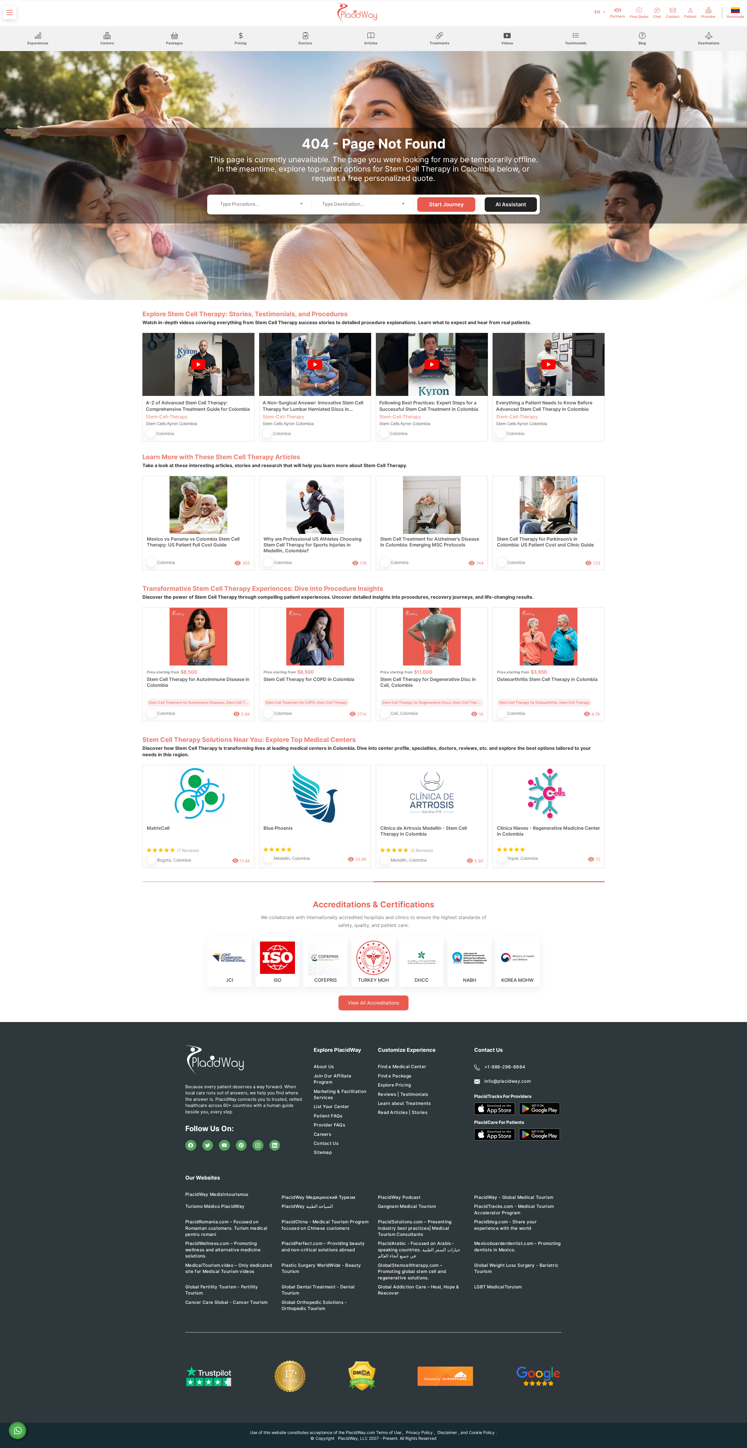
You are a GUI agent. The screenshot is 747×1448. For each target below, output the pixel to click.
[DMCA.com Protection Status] (362, 1376)
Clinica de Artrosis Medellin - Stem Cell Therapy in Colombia (423, 831)
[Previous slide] (151, 822)
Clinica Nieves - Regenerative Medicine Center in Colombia (548, 831)
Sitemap (323, 1152)
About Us (324, 1066)
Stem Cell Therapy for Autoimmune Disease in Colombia (198, 682)
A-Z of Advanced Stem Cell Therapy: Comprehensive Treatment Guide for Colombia (198, 406)
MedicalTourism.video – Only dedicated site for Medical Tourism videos (228, 1268)
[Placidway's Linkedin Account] (274, 1145)
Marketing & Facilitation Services (340, 1094)
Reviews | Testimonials (403, 1094)
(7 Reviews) (188, 850)
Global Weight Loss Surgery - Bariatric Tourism (516, 1268)
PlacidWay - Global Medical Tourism (513, 1197)
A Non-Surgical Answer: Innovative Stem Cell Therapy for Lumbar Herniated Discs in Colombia (313, 406)
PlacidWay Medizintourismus (217, 1194)
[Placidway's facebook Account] (190, 1145)
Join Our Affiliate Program (332, 1079)
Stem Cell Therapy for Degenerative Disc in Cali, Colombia (428, 682)
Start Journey (446, 204)
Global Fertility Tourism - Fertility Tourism (221, 1290)
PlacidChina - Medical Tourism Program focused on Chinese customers (325, 1225)
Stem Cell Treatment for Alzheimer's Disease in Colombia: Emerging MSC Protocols (429, 542)
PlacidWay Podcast (399, 1197)
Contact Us (326, 1143)
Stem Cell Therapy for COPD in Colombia (308, 679)
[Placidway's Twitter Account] (207, 1145)
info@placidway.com (507, 1081)
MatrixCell (158, 828)
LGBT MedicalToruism (498, 1287)
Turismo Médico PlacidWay (215, 1206)
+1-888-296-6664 (505, 1067)
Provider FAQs (329, 1125)
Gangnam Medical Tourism (407, 1206)
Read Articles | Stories (402, 1112)
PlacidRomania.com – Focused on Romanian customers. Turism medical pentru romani (226, 1228)
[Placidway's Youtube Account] (224, 1145)
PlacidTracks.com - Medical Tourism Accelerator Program (514, 1209)
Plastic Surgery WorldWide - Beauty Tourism (321, 1268)
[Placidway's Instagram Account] (257, 1145)
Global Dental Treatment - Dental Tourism (318, 1290)
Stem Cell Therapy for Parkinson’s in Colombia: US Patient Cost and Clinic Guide (545, 542)
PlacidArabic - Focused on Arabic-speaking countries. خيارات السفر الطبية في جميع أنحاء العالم (419, 1250)
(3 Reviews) (422, 850)
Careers (322, 1134)
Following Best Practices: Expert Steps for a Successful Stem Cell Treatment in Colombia (428, 406)
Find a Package (394, 1076)
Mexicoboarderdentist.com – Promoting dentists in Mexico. (517, 1246)
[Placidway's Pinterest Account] (241, 1145)
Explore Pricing (394, 1085)
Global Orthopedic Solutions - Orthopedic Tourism (314, 1305)
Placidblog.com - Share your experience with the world (505, 1225)
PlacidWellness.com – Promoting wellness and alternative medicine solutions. (223, 1250)
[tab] (258, 881)
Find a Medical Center (402, 1066)
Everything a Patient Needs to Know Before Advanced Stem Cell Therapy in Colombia (544, 406)
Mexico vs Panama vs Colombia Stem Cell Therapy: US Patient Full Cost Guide (193, 542)
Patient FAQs (328, 1116)
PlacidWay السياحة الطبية (307, 1206)
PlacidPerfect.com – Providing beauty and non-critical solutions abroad (323, 1246)
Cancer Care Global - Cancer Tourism (226, 1302)
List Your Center (331, 1106)
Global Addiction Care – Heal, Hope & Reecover (418, 1290)
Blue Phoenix (278, 828)
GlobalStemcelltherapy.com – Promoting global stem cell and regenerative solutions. (412, 1271)
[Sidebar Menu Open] (9, 12)
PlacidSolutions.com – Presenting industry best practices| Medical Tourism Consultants (415, 1228)
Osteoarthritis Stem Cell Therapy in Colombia (547, 679)
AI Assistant (510, 204)
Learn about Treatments (404, 1103)
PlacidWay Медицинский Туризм (318, 1197)
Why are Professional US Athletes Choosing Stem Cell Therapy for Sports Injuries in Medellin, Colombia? (312, 544)
